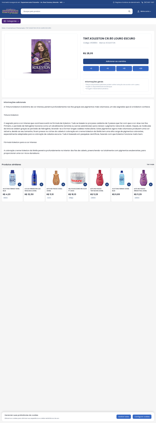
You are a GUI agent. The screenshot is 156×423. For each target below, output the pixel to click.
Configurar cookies (142, 416)
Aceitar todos (123, 416)
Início (3, 28)
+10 (124, 68)
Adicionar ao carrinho (116, 61)
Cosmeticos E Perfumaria (16, 28)
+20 (140, 68)
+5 (108, 68)
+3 (91, 68)
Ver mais (150, 164)
